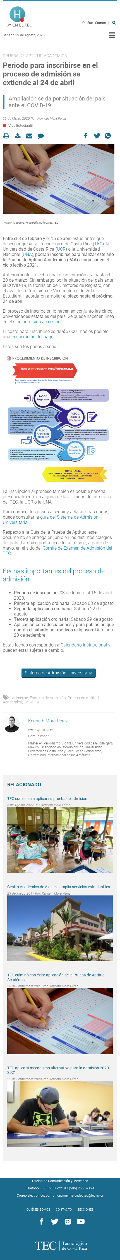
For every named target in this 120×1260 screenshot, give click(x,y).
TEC (98, 243)
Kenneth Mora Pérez (51, 119)
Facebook (40, 1221)
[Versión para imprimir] (8, 135)
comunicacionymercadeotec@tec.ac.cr (74, 1195)
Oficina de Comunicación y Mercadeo (60, 1181)
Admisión (20, 698)
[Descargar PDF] (19, 135)
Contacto (64, 1209)
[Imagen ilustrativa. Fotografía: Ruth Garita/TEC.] (58, 179)
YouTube (79, 1221)
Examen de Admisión (48, 698)
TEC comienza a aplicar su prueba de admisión (47, 798)
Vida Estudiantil (20, 125)
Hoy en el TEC (17, 17)
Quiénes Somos (94, 23)
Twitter (53, 1221)
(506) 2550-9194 (81, 1188)
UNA (27, 254)
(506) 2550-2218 (53, 1188)
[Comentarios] (42, 135)
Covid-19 (31, 702)
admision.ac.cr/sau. (42, 321)
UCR (61, 249)
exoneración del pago (32, 336)
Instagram (66, 1221)
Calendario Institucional (84, 645)
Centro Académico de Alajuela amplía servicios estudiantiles (58, 887)
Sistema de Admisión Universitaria (58, 672)
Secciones (85, 1209)
